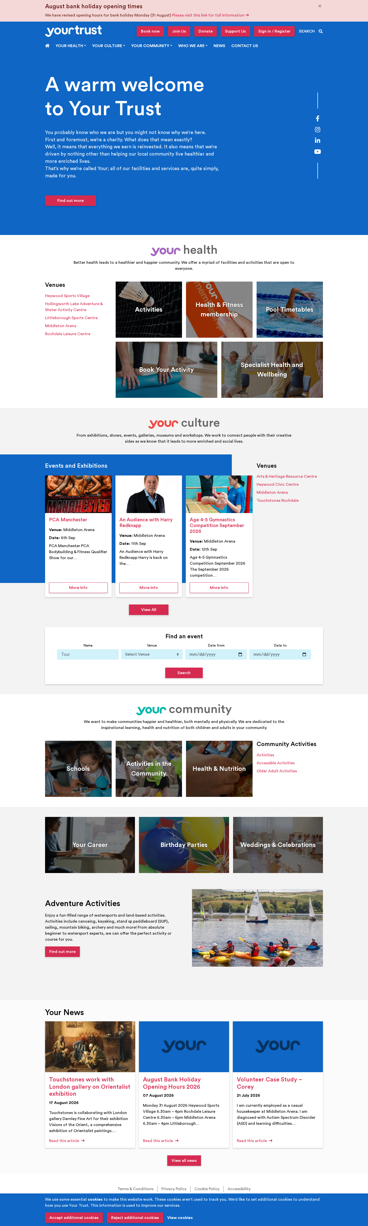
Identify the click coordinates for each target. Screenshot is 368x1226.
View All (148, 610)
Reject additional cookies (135, 1218)
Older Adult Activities (277, 771)
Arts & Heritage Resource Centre (287, 476)
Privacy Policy (174, 1189)
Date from (216, 645)
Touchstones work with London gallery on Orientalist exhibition (89, 1087)
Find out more (70, 201)
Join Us (179, 31)
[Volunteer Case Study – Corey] (278, 1046)
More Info (88, 587)
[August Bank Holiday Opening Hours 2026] (184, 1046)
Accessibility (239, 1189)
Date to (280, 645)
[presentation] (78, 494)
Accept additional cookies (74, 1218)
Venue (152, 645)
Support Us (235, 31)
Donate (206, 31)
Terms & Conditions (135, 1189)
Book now (150, 31)
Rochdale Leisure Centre (67, 334)
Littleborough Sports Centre (71, 318)
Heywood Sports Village (67, 296)
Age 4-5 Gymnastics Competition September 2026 (217, 525)
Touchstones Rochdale (278, 501)
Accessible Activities (276, 763)
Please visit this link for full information (208, 15)
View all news (184, 1161)
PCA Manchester (68, 519)
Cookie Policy (207, 1189)
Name (88, 645)
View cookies (180, 1218)
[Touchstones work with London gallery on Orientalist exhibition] (90, 1046)
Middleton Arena (60, 326)
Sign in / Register (274, 31)
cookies (95, 1199)
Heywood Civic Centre (278, 484)
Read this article (64, 1141)
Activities (265, 755)
